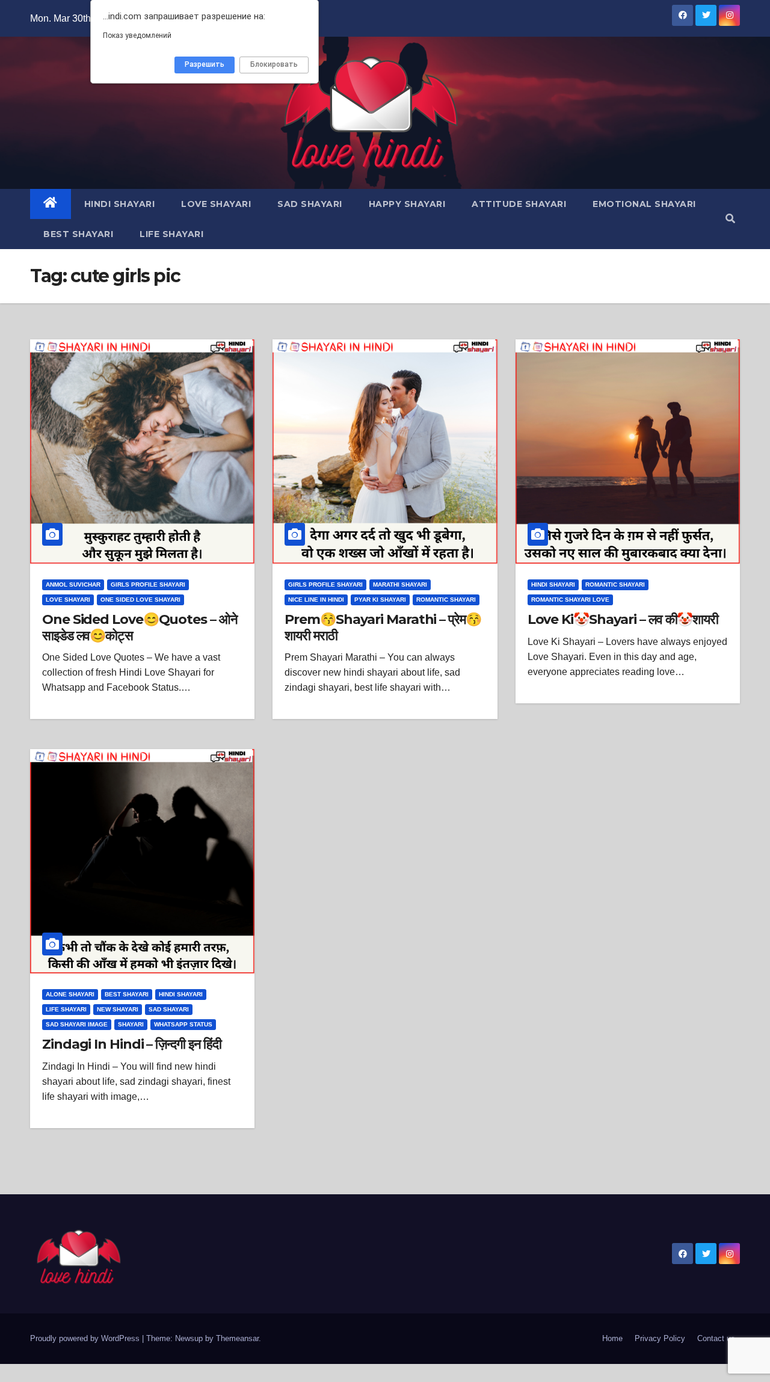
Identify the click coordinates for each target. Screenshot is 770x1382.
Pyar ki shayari (380, 599)
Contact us (716, 1338)
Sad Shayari (309, 204)
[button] (730, 219)
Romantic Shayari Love (570, 599)
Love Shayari (216, 204)
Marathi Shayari (400, 584)
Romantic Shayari (446, 599)
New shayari (117, 1009)
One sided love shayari (140, 599)
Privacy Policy (660, 1338)
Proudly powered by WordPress (86, 1338)
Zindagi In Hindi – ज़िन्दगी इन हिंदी (131, 1044)
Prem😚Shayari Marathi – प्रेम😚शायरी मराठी (383, 627)
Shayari (131, 1024)
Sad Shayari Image (77, 1024)
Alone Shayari (70, 994)
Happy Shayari (407, 204)
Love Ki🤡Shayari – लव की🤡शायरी (623, 619)
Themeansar (237, 1338)
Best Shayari (78, 234)
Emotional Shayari (644, 204)
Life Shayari (171, 234)
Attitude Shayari (519, 204)
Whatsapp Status (183, 1024)
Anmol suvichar (73, 584)
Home (612, 1338)
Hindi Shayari (119, 204)
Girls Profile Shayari (148, 584)
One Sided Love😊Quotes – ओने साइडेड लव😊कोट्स (139, 627)
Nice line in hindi (316, 599)
